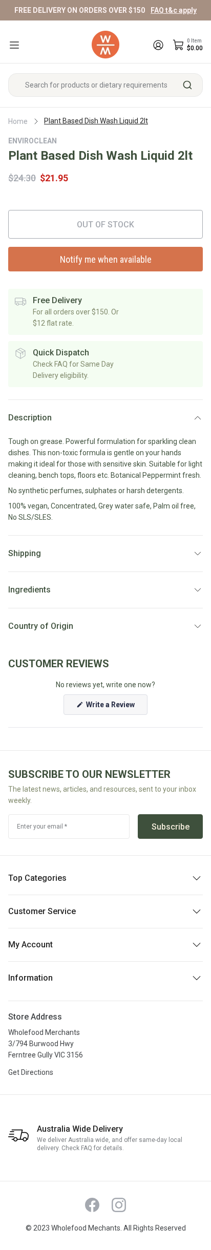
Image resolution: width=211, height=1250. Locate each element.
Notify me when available (106, 259)
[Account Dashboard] (158, 45)
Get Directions (30, 1072)
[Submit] (191, 85)
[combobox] (105, 85)
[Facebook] (92, 1205)
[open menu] (14, 45)
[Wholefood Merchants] (105, 45)
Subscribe (170, 827)
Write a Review (116, 707)
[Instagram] (119, 1205)
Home (18, 121)
